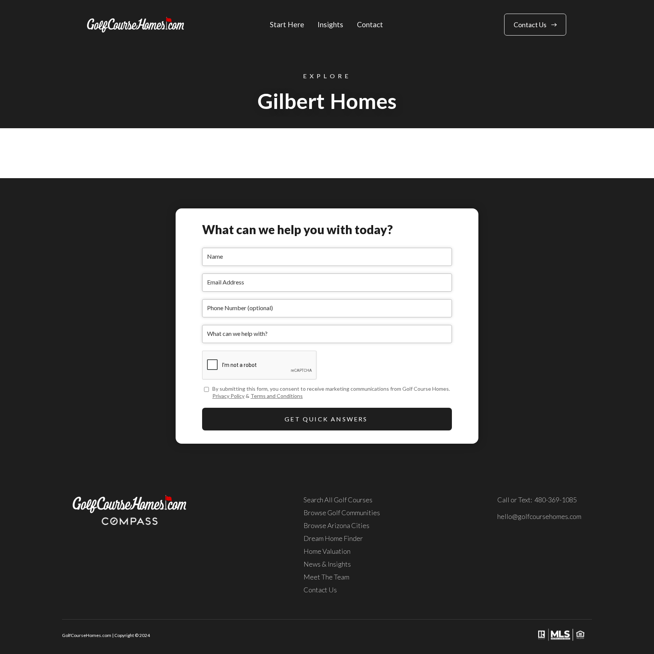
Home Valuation (327, 551)
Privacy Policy (228, 396)
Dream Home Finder (333, 538)
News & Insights (327, 564)
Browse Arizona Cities (336, 525)
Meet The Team (326, 577)
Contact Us (320, 590)
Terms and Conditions (277, 396)
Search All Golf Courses (338, 500)
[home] (135, 25)
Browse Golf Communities (342, 512)
